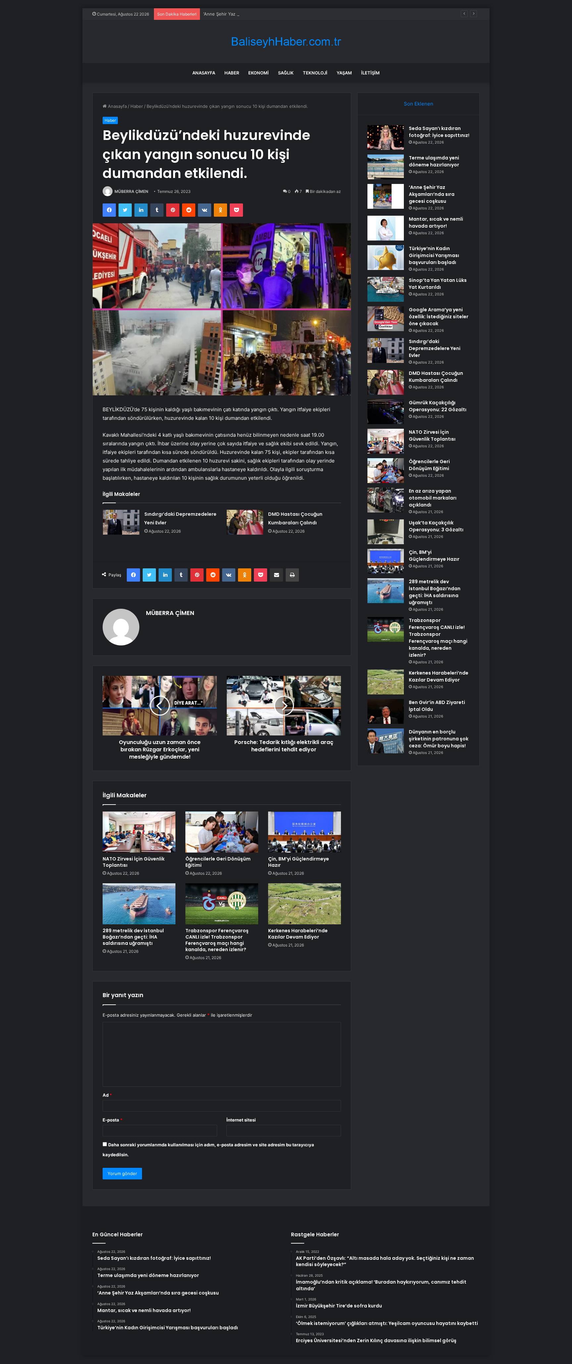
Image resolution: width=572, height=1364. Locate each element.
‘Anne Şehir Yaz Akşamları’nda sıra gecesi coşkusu (255, 14)
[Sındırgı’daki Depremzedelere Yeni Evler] (121, 522)
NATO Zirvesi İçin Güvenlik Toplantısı (134, 862)
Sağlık (286, 72)
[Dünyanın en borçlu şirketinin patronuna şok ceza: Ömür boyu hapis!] (385, 740)
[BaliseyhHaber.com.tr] (286, 41)
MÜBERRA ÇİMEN (131, 191)
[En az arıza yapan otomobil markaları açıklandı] (385, 500)
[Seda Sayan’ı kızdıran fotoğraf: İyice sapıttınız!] (385, 137)
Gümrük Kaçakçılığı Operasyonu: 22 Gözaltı (437, 406)
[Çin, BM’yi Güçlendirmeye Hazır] (304, 832)
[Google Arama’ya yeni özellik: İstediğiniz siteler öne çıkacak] (385, 318)
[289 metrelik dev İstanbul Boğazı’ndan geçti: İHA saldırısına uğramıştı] (139, 903)
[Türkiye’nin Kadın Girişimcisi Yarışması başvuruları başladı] (385, 257)
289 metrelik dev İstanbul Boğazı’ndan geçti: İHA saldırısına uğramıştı (133, 936)
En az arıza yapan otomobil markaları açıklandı (432, 498)
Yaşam (344, 72)
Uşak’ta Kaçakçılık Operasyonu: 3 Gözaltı (436, 526)
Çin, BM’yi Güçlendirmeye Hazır (298, 862)
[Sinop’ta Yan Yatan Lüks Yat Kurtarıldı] (385, 289)
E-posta (112, 1119)
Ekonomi (258, 72)
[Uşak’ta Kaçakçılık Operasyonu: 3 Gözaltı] (385, 531)
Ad (107, 1095)
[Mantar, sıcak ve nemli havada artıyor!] (385, 228)
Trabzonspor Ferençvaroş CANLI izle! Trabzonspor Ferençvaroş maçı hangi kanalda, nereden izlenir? (217, 940)
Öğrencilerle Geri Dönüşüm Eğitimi (218, 862)
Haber (231, 72)
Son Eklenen (418, 104)
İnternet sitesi (241, 1119)
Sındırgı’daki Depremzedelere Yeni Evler (434, 348)
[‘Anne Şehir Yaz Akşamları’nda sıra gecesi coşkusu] (385, 196)
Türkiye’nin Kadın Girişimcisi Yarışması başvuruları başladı (434, 255)
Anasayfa (203, 72)
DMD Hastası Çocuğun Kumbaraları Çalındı (436, 376)
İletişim (370, 72)
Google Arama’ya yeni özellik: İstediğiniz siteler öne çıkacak (438, 316)
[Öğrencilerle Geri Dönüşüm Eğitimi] (221, 832)
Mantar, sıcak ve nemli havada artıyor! (436, 222)
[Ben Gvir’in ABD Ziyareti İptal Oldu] (385, 711)
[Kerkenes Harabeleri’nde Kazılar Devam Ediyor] (304, 903)
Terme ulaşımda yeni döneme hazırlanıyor (434, 161)
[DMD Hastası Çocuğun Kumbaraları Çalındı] (245, 522)
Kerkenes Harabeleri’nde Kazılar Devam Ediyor (298, 933)
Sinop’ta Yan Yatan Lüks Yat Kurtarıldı (438, 283)
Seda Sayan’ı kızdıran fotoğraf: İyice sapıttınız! (439, 132)
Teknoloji (315, 72)
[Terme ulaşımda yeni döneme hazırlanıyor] (385, 166)
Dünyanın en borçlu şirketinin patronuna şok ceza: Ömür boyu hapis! (438, 738)
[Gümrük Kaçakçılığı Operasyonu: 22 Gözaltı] (385, 411)
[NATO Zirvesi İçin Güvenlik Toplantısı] (139, 832)
